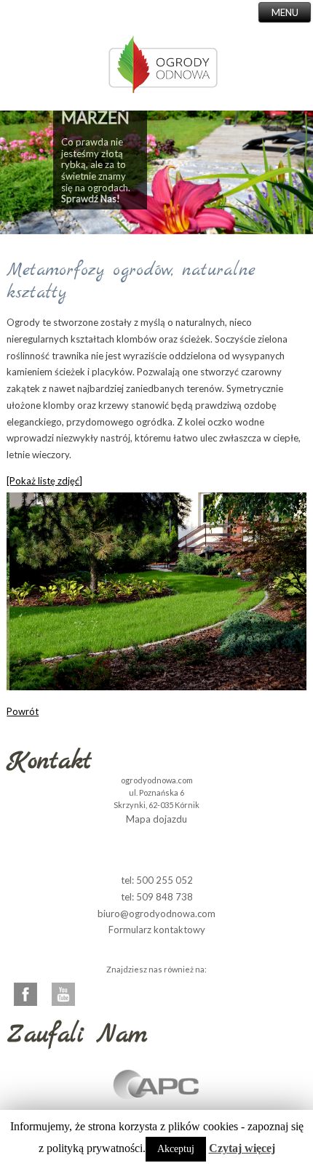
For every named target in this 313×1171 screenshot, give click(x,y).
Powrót (23, 711)
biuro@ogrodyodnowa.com (156, 913)
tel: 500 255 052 (157, 880)
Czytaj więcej (242, 1148)
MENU (285, 12)
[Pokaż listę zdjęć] (44, 481)
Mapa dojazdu (156, 819)
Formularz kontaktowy (156, 929)
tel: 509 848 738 (157, 897)
